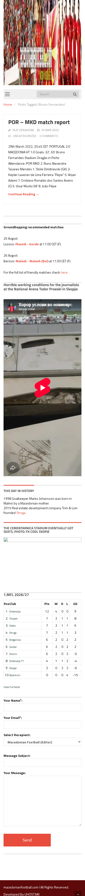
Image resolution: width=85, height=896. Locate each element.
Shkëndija (15, 611)
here (64, 272)
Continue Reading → (23, 194)
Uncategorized (24, 136)
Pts (46, 603)
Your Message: (15, 772)
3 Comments (48, 136)
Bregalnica (15, 640)
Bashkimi (14, 675)
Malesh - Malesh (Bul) (32, 260)
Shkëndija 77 (16, 661)
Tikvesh (13, 619)
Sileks (12, 626)
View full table (12, 687)
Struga (20, 512)
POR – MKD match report (39, 122)
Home (8, 104)
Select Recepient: (17, 734)
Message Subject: (17, 755)
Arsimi (13, 654)
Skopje (13, 668)
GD (75, 603)
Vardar (13, 647)
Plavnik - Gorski (27, 244)
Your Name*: (13, 700)
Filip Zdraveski (23, 130)
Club (12, 603)
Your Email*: (13, 717)
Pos (6, 603)
